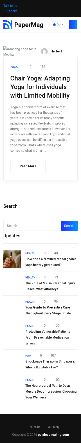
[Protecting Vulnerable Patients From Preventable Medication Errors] (12, 332)
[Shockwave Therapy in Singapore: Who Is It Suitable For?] (12, 361)
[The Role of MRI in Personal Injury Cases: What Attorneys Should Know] (12, 283)
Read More (28, 166)
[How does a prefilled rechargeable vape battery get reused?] (12, 259)
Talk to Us (10, 5)
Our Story (10, 11)
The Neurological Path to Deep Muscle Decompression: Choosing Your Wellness (51, 391)
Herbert (56, 51)
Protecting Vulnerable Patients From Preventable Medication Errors (47, 337)
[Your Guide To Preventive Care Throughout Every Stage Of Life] (12, 307)
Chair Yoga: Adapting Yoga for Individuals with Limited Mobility (40, 87)
